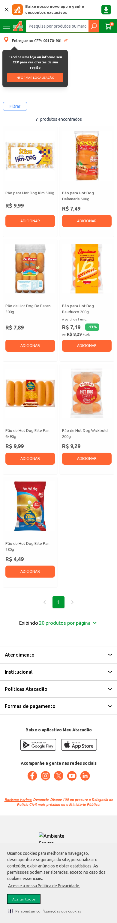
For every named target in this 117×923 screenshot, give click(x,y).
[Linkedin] (85, 776)
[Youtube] (71, 776)
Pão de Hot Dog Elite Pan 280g (27, 546)
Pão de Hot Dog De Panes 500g (28, 309)
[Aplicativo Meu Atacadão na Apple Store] (79, 745)
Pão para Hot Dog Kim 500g (29, 193)
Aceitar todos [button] (23, 899)
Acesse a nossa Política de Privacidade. (44, 885)
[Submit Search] (93, 26)
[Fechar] (7, 10)
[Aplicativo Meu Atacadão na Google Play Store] (38, 745)
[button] (44, 911)
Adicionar (30, 221)
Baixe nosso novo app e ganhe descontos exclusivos (54, 9)
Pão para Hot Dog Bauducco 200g (78, 309)
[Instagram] (45, 776)
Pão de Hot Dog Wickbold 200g (85, 433)
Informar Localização (35, 77)
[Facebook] (32, 776)
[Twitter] (58, 776)
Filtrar (15, 106)
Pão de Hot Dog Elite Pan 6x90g (27, 433)
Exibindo (55, 623)
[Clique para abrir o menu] (6, 26)
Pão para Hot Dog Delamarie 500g (78, 196)
